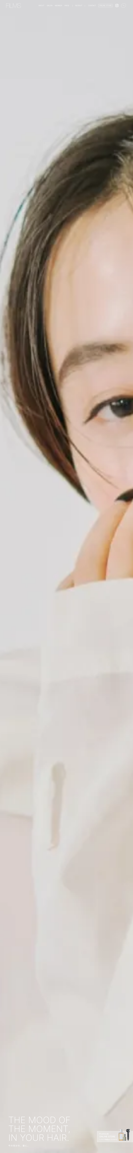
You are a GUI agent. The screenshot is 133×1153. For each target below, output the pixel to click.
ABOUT (41, 5)
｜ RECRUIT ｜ (79, 5)
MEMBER (58, 5)
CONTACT (92, 5)
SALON (49, 5)
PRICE (67, 5)
